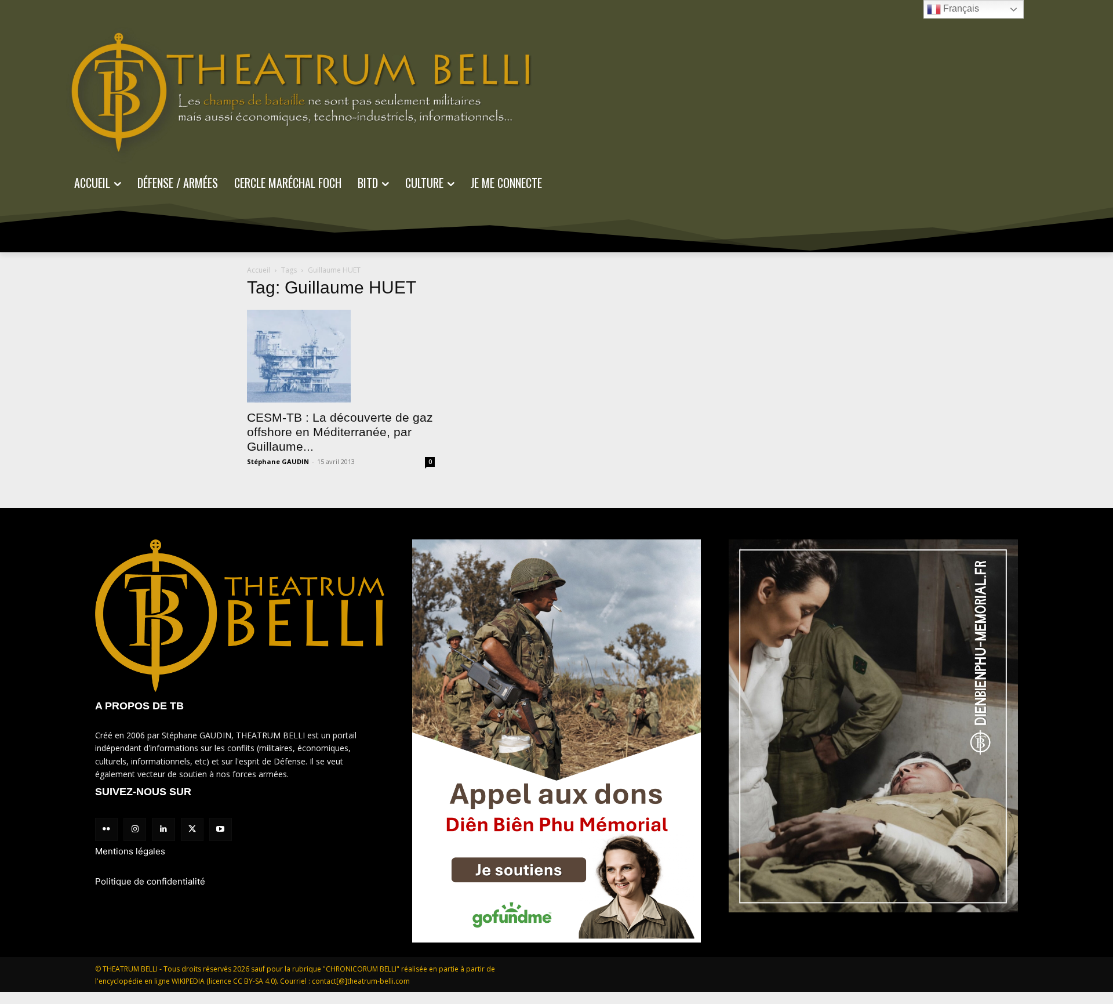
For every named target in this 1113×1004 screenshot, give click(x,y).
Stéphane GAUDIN (278, 461)
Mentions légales (130, 851)
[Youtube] (220, 829)
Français (960, 8)
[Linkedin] (163, 829)
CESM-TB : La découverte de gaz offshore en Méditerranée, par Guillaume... (340, 432)
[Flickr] (106, 829)
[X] (192, 829)
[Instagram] (134, 829)
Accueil (258, 270)
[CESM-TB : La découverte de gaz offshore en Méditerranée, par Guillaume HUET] (341, 356)
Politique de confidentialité (150, 881)
